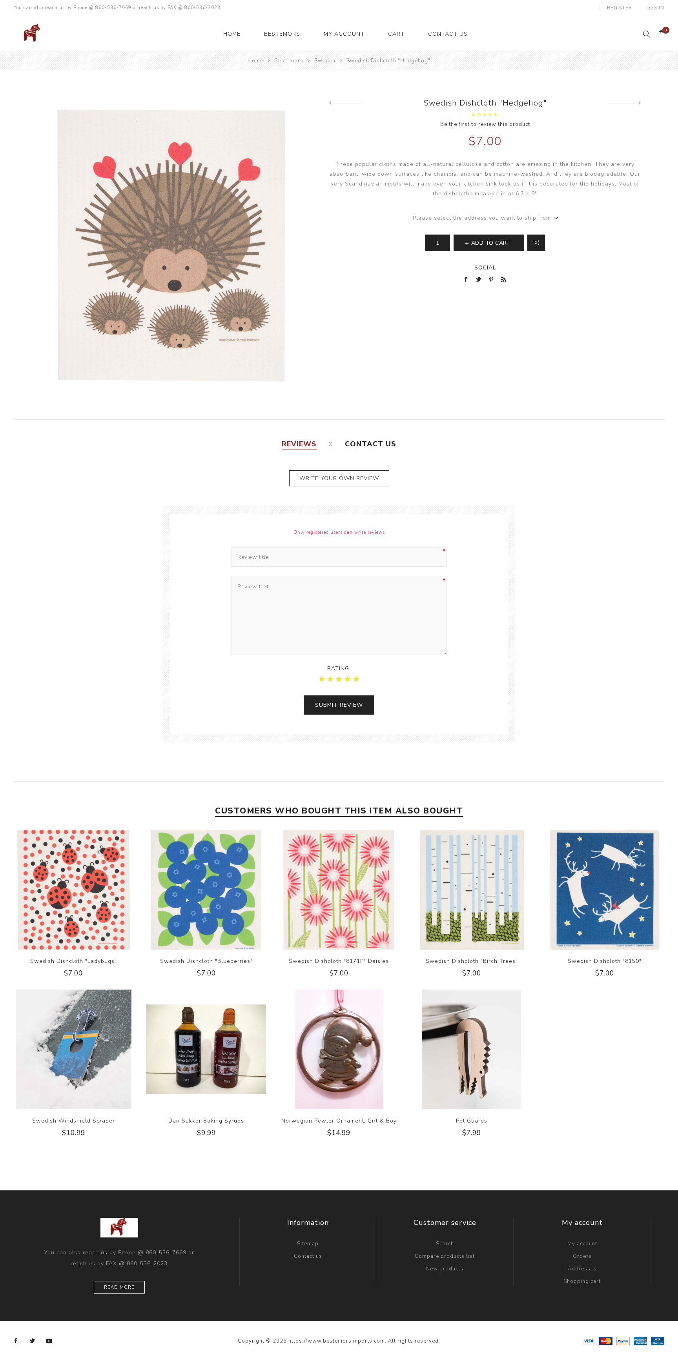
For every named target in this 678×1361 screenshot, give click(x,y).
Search (445, 1243)
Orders (582, 1256)
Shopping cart (582, 1281)
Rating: (339, 668)
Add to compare (73, 890)
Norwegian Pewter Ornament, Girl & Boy (339, 1120)
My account (582, 1243)
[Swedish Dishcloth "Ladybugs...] (624, 103)
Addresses (582, 1268)
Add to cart (89, 890)
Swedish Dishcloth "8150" (605, 961)
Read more (119, 1287)
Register (619, 8)
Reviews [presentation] (299, 444)
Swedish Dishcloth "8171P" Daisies (339, 961)
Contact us (308, 1256)
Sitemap (308, 1243)
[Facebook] (16, 1341)
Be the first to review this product (485, 124)
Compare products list (445, 1256)
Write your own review (339, 478)
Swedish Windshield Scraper (73, 1120)
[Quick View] (58, 890)
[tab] (299, 444)
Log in (655, 8)
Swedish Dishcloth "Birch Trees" (472, 961)
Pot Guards (471, 1120)
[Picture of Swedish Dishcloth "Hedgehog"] (170, 245)
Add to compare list (536, 243)
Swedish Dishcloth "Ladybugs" (73, 961)
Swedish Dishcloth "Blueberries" (206, 961)
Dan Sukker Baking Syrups (206, 1120)
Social (485, 267)
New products (444, 1268)
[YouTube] (49, 1341)
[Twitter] (32, 1341)
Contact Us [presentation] (370, 444)
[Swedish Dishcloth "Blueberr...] (345, 103)
